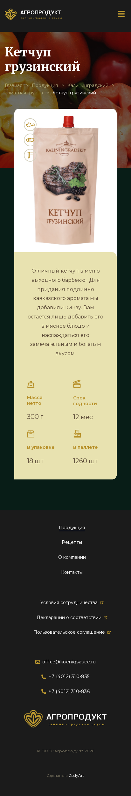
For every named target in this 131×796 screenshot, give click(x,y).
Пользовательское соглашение (69, 632)
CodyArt (76, 775)
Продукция (45, 85)
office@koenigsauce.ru (69, 662)
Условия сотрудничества (69, 602)
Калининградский (87, 85)
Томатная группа (24, 93)
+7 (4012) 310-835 (69, 676)
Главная (13, 85)
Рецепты (72, 542)
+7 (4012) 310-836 (69, 691)
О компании (72, 557)
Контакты (72, 572)
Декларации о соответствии (69, 617)
